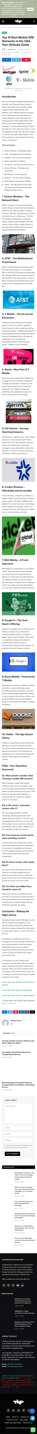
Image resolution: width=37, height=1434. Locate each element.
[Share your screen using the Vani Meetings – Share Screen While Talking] (7, 1228)
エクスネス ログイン (26, 1378)
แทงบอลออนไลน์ (24, 1380)
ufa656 (11, 1378)
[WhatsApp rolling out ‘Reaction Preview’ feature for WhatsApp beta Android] (7, 1216)
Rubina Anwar (12, 49)
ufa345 (4, 1382)
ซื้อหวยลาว (12, 1387)
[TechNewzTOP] (18, 21)
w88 (16, 1378)
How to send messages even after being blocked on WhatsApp (24, 1203)
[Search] (34, 21)
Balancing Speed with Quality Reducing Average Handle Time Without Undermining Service (18, 1085)
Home (8, 1417)
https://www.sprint (9, 1003)
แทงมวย (20, 1387)
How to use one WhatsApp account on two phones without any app (25, 1240)
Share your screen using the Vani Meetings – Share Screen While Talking (24, 1228)
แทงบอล (14, 1376)
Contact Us (25, 1417)
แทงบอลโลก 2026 (8, 1385)
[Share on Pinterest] (26, 60)
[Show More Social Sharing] (33, 60)
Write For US (27, 1423)
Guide (4, 32)
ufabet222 (21, 1376)
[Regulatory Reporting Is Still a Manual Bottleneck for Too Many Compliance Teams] (7, 1325)
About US (15, 1417)
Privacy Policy (12, 1420)
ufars (31, 1382)
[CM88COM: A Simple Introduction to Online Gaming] (7, 1314)
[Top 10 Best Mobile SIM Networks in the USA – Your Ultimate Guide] (18, 75)
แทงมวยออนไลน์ (23, 1382)
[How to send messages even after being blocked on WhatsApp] (7, 1204)
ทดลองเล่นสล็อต (20, 1385)
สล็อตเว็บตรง (6, 1376)
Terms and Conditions (13, 1423)
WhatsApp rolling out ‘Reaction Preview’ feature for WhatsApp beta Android (25, 1216)
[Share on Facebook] (6, 60)
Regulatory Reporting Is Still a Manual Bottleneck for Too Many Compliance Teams (24, 1324)
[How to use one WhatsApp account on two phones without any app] (7, 1241)
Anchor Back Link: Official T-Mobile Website (18, 995)
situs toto (14, 1380)
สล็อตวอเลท (31, 1385)
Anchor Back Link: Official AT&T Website (17, 990)
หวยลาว (5, 1387)
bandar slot (6, 1380)
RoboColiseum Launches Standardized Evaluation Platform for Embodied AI (23, 1301)
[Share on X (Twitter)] (16, 60)
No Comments (26, 52)
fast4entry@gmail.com (15, 1366)
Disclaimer (24, 1420)
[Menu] (3, 21)
